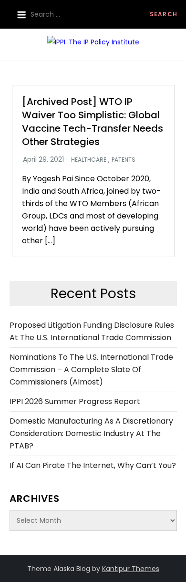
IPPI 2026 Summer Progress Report (75, 401)
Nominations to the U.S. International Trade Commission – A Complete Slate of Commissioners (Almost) (91, 369)
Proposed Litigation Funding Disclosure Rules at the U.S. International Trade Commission (92, 331)
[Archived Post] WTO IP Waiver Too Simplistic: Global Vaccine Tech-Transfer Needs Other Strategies (92, 121)
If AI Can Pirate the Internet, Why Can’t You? (93, 465)
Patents (123, 160)
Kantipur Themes (130, 568)
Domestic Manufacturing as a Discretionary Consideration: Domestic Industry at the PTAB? (91, 433)
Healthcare (88, 160)
